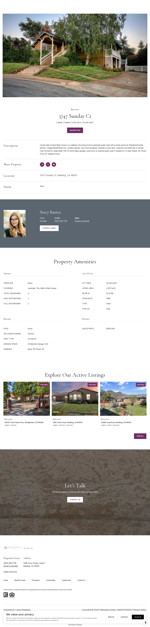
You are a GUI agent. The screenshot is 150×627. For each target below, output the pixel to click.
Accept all (138, 617)
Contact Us (81, 580)
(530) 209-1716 (61, 221)
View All (140, 436)
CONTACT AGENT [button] (49, 228)
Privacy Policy (139, 610)
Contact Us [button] (75, 500)
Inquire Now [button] (75, 130)
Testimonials (66, 580)
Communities (50, 580)
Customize (124, 617)
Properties (36, 580)
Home (6, 580)
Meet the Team (19, 580)
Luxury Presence (22, 610)
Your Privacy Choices (75, 624)
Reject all (111, 617)
